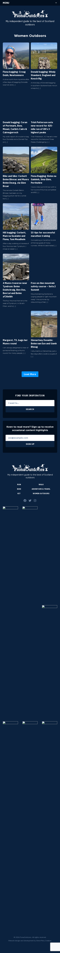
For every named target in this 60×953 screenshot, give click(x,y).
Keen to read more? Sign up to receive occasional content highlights (30, 429)
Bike (19, 489)
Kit (19, 493)
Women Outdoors (41, 493)
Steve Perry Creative (43, 941)
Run (19, 484)
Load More (30, 374)
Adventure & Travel (41, 489)
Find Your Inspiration (30, 395)
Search (30, 409)
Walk (41, 484)
